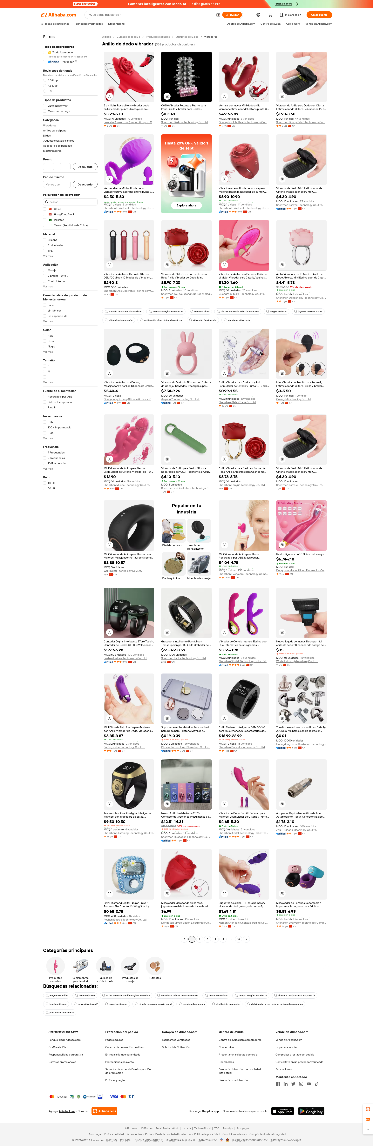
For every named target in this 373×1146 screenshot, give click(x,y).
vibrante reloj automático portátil (296, 995)
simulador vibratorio (239, 320)
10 (238, 939)
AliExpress (131, 1128)
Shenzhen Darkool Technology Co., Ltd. (184, 122)
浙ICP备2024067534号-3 (285, 1140)
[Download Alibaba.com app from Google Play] (311, 1111)
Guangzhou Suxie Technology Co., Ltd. (242, 293)
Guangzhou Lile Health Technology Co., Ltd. (244, 122)
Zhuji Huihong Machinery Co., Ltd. (296, 829)
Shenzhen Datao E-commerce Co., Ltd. (242, 747)
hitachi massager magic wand (155, 1004)
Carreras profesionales (62, 1061)
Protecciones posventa (119, 1061)
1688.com (147, 1128)
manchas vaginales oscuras (168, 311)
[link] (368, 1109)
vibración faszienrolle (204, 320)
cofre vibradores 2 (88, 1004)
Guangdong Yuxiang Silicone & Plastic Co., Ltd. (129, 399)
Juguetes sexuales (187, 36)
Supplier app (210, 1111)
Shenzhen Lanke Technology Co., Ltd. (183, 658)
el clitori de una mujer (228, 1004)
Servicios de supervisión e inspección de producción (128, 1071)
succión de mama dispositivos (125, 311)
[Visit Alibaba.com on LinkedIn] (285, 1084)
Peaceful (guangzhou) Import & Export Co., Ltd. (129, 122)
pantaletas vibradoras (62, 1012)
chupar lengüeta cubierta (253, 995)
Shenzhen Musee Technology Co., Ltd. (127, 484)
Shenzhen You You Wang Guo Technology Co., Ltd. (186, 293)
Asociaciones (283, 1069)
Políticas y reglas (115, 1080)
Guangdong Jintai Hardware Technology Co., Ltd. (301, 744)
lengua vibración (59, 995)
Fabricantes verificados (176, 1039)
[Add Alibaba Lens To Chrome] (104, 1111)
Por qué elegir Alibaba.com (65, 1039)
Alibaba (106, 36)
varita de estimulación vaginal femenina (128, 995)
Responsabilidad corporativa (66, 1054)
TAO (216, 1128)
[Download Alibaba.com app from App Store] (282, 1111)
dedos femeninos (218, 995)
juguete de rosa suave (310, 311)
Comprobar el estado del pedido (294, 1054)
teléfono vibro (201, 311)
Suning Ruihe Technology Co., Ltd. (124, 747)
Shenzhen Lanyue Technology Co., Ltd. (242, 484)
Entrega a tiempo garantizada (122, 1054)
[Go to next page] (246, 939)
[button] (218, 14)
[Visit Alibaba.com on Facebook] (277, 1084)
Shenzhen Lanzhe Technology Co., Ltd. (299, 204)
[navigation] (70, 488)
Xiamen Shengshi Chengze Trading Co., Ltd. (244, 922)
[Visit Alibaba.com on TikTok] (316, 1084)
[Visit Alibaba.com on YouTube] (309, 1084)
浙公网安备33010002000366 (250, 1140)
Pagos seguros (114, 1039)
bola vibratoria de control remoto (179, 995)
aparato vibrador (118, 1004)
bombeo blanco (58, 1004)
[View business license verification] (221, 1140)
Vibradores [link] (210, 36)
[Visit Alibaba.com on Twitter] (293, 1084)
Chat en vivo (226, 1047)
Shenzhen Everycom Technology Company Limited (244, 573)
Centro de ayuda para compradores (240, 1039)
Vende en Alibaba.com (288, 1039)
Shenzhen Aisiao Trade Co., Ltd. (237, 402)
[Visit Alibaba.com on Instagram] (301, 1084)
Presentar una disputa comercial (238, 1054)
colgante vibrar (278, 311)
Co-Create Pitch (58, 1047)
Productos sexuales (158, 36)
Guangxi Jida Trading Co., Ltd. (293, 399)
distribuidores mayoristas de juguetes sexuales (277, 1004)
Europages (242, 1128)
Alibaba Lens (67, 1111)
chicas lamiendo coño (120, 320)
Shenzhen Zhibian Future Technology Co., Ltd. (186, 488)
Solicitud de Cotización (176, 1047)
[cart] (271, 15)
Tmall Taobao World (167, 1128)
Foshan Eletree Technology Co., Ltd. (125, 658)
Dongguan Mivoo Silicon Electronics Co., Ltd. (301, 570)
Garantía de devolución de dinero (125, 1047)
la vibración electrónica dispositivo (163, 320)
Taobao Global (202, 1128)
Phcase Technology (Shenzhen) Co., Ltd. (185, 747)
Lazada (186, 1128)
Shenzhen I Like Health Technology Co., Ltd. (129, 208)
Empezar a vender (286, 1047)
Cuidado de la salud (128, 36)
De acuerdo (85, 166)
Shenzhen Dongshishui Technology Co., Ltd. (301, 122)
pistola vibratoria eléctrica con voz (240, 311)
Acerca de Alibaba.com (63, 1031)
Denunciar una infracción (234, 1080)
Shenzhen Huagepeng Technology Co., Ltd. (186, 836)
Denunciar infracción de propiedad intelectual (240, 1071)
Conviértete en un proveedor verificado (299, 1061)
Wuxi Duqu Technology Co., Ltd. (123, 570)
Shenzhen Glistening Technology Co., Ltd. (129, 832)
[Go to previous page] (184, 939)
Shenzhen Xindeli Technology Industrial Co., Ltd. (244, 661)
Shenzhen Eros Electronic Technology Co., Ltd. (129, 290)
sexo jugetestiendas (194, 1004)
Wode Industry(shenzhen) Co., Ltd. (297, 661)
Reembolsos (226, 1061)
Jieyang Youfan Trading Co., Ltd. (180, 399)
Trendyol (228, 1128)
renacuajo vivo (87, 995)
